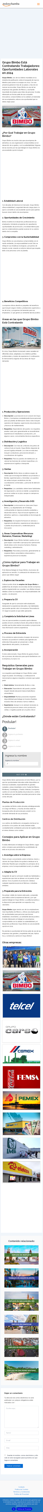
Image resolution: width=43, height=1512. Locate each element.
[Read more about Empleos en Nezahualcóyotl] (21, 1347)
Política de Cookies (21, 1489)
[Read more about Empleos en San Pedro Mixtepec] (21, 1370)
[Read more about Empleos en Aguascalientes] (21, 1278)
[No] (41, 1505)
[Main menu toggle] (38, 4)
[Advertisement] (21, 36)
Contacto (21, 1487)
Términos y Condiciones (21, 1492)
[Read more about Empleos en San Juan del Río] (21, 1301)
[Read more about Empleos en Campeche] (21, 1324)
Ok (14, 1509)
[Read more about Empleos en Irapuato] (21, 1255)
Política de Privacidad (21, 1494)
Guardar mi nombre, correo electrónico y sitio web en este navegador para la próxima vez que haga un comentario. (21, 1458)
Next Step (20, 774)
